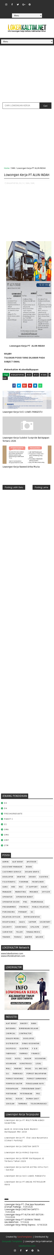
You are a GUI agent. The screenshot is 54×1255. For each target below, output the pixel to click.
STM (6, 845)
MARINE (18, 1068)
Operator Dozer (11, 902)
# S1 (36, 374)
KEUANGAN (11, 1063)
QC (32, 912)
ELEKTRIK (43, 877)
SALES (22, 922)
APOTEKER (31, 862)
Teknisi (18, 937)
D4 (5, 808)
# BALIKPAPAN (17, 374)
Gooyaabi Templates (12, 1241)
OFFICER (46, 892)
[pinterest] (29, 4)
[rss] (47, 3)
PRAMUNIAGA (37, 902)
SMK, (32, 183)
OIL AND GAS (41, 1068)
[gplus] (23, 4)
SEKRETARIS (21, 927)
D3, (20, 183)
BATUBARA (10, 1028)
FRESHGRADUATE (13, 813)
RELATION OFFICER (11, 917)
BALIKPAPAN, (13, 183)
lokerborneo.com (27, 1245)
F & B (35, 1048)
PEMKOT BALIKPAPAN (36, 1074)
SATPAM (32, 922)
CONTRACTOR (25, 1033)
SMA (6, 829)
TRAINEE (6, 937)
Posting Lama (41, 487)
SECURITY (7, 927)
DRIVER (32, 877)
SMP (6, 840)
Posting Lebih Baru (14, 487)
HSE (21, 887)
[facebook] (12, 4)
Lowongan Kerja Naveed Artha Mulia (21, 466)
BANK (33, 1023)
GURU (5, 887)
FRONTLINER (38, 882)
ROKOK (19, 1099)
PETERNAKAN (26, 1094)
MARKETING (20, 892)
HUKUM (28, 1058)
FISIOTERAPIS (9, 882)
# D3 (29, 374)
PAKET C (8, 819)
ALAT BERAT (17, 862)
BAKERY (24, 1023)
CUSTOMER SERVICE (12, 872)
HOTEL (18, 1058)
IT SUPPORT (32, 887)
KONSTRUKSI (26, 1063)
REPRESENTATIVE (32, 917)
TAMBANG (22, 1104)
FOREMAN (23, 882)
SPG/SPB (34, 927)
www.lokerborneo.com (12, 953)
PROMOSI (24, 907)
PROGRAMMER (9, 907)
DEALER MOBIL (13, 1038)
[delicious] (29, 9)
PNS (25, 902)
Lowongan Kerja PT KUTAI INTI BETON (23, 1214)
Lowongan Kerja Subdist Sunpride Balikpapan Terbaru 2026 (26, 439)
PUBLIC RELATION (40, 907)
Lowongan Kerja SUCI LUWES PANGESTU (23, 412)
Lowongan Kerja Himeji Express (21, 1152)
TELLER (19, 932)
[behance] (23, 9)
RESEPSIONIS (9, 922)
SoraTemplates (24, 1236)
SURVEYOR (7, 932)
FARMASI (24, 1053)
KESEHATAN (40, 1058)
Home (6, 168)
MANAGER (7, 892)
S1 (5, 824)
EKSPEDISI (11, 1048)
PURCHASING (9, 912)
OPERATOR (7, 897)
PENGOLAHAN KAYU (35, 1084)
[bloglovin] (35, 3)
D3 (5, 803)
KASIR (44, 887)
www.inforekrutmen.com (13, 955)
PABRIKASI (18, 1074)
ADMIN (6, 862)
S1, (23, 183)
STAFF (46, 927)
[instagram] (6, 4)
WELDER (39, 937)
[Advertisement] (27, 75)
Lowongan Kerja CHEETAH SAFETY (21, 1146)
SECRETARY (45, 922)
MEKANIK (34, 892)
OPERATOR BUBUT (24, 897)
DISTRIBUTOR (12, 1043)
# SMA (43, 374)
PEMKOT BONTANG (14, 1079)
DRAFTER (21, 877)
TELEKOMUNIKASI (39, 1104)
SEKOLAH (10, 1104)
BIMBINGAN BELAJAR (28, 1028)
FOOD (8, 1058)
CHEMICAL (10, 1033)
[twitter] (18, 4)
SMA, (28, 183)
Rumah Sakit (32, 1099)
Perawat (22, 912)
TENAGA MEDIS (33, 932)
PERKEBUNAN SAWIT (31, 1089)
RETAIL (9, 1099)
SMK (13, 168)
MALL (8, 1068)
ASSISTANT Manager (12, 867)
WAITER (28, 937)
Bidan (29, 867)
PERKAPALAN (12, 1089)
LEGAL (38, 1063)
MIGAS (28, 1068)
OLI (7, 1074)
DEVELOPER (8, 877)
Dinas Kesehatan (30, 1043)
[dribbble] (41, 3)
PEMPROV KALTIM (14, 1084)
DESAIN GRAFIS (32, 872)
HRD (13, 887)
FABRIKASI (11, 1053)
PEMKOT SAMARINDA (36, 1079)
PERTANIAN (11, 1094)
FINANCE (36, 1053)
